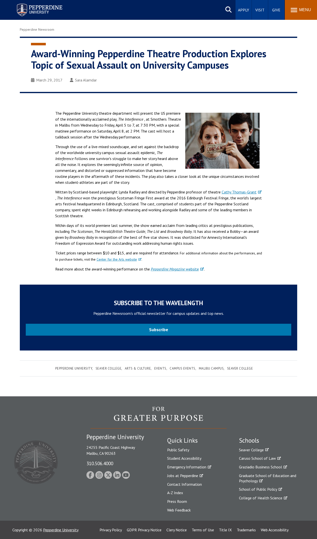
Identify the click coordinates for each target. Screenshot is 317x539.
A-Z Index (175, 492)
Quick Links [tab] (182, 440)
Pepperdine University (33, 4)
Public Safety (178, 449)
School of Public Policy (258, 489)
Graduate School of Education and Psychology (267, 478)
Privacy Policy (111, 529)
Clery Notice (176, 529)
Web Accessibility (275, 529)
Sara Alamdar (86, 80)
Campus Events (182, 368)
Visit (259, 9)
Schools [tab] (249, 440)
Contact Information (184, 484)
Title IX (225, 529)
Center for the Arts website (117, 259)
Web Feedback (179, 510)
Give (276, 9)
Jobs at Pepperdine (182, 475)
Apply (243, 9)
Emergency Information (186, 466)
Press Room (177, 501)
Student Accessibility (184, 458)
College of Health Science (260, 497)
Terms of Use (203, 529)
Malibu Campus (211, 368)
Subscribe (158, 329)
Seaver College (108, 368)
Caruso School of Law (257, 458)
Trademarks (246, 529)
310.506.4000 (99, 463)
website (175, 269)
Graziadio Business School (260, 466)
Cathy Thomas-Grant (239, 191)
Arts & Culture (138, 368)
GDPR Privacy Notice (144, 529)
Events (160, 368)
